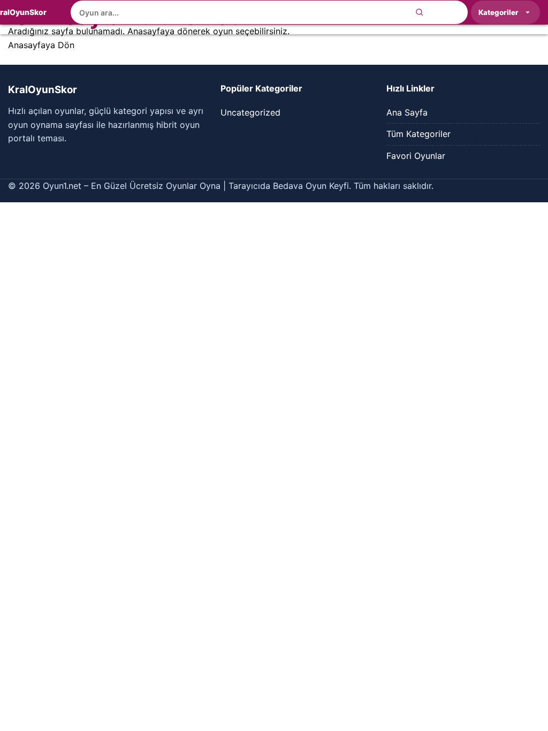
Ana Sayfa (407, 112)
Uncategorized (250, 112)
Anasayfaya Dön (41, 45)
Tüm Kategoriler (418, 133)
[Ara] (419, 12)
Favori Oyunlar (415, 155)
